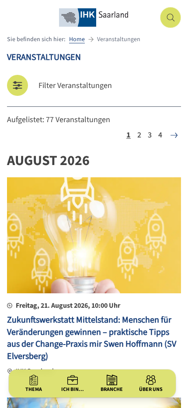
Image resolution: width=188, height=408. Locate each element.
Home (77, 39)
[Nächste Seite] (174, 135)
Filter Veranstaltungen (75, 85)
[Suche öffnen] (170, 17)
